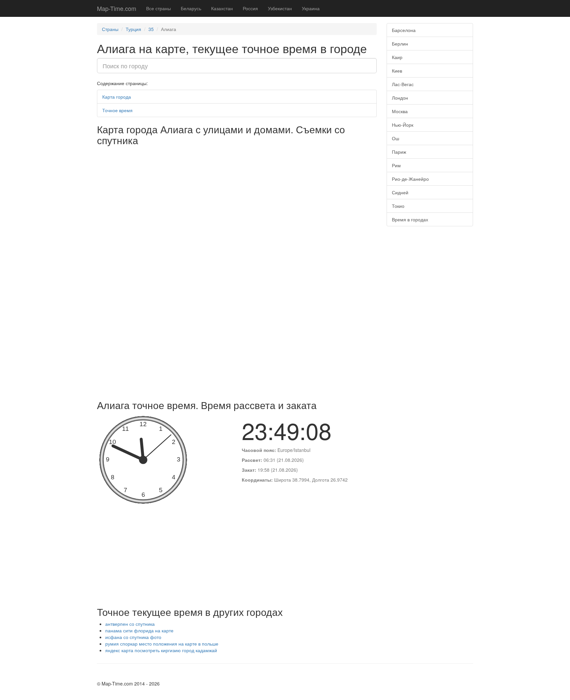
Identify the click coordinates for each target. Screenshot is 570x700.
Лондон (400, 97)
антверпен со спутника (130, 623)
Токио (398, 206)
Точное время (117, 110)
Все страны (158, 8)
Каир (397, 57)
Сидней (400, 192)
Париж (399, 151)
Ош (395, 138)
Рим (396, 165)
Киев (397, 70)
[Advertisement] (237, 347)
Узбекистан (280, 8)
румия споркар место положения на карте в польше (161, 643)
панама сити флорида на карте (139, 630)
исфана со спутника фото (133, 637)
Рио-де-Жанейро (410, 178)
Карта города (116, 96)
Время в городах (410, 219)
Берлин (400, 43)
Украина (311, 8)
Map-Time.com (116, 8)
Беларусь (191, 8)
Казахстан (222, 8)
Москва (400, 111)
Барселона (404, 30)
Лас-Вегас (403, 84)
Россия (250, 8)
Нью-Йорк (402, 124)
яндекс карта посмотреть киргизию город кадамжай (161, 650)
